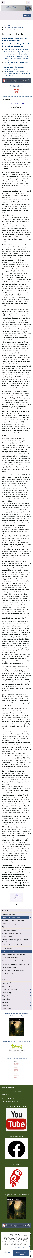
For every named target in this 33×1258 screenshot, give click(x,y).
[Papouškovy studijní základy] (16, 82)
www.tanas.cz (6, 1094)
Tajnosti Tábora (6, 1008)
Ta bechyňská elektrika (8, 951)
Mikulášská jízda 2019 (8, 973)
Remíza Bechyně (7, 936)
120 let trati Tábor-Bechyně (10, 924)
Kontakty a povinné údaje (10, 1101)
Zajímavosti (5, 927)
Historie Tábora (6, 911)
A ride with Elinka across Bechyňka (12, 945)
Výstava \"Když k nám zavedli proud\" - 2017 (15, 970)
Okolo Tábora (6, 999)
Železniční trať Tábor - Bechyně (11, 917)
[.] (16, 897)
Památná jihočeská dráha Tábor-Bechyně (13, 954)
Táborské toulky (6, 993)
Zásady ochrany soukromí (22, 1247)
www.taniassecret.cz (8, 1087)
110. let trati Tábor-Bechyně (10, 958)
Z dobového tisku (7, 948)
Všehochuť (5, 1005)
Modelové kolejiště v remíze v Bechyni (13, 933)
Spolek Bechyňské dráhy (9, 914)
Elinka (4, 977)
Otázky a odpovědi (16, 86)
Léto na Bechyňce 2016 (9, 967)
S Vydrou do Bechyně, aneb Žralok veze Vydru (15, 964)
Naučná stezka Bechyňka (9, 930)
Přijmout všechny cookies (21, 1253)
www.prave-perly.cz (8, 1098)
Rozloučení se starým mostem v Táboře (13, 920)
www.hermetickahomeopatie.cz (11, 1091)
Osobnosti (5, 1002)
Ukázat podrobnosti (7, 1251)
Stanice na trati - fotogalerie (10, 980)
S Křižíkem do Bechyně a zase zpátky (13, 961)
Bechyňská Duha (7, 986)
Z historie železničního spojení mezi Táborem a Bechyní (15, 941)
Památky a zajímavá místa (9, 989)
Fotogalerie (5, 996)
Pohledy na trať (6, 983)
